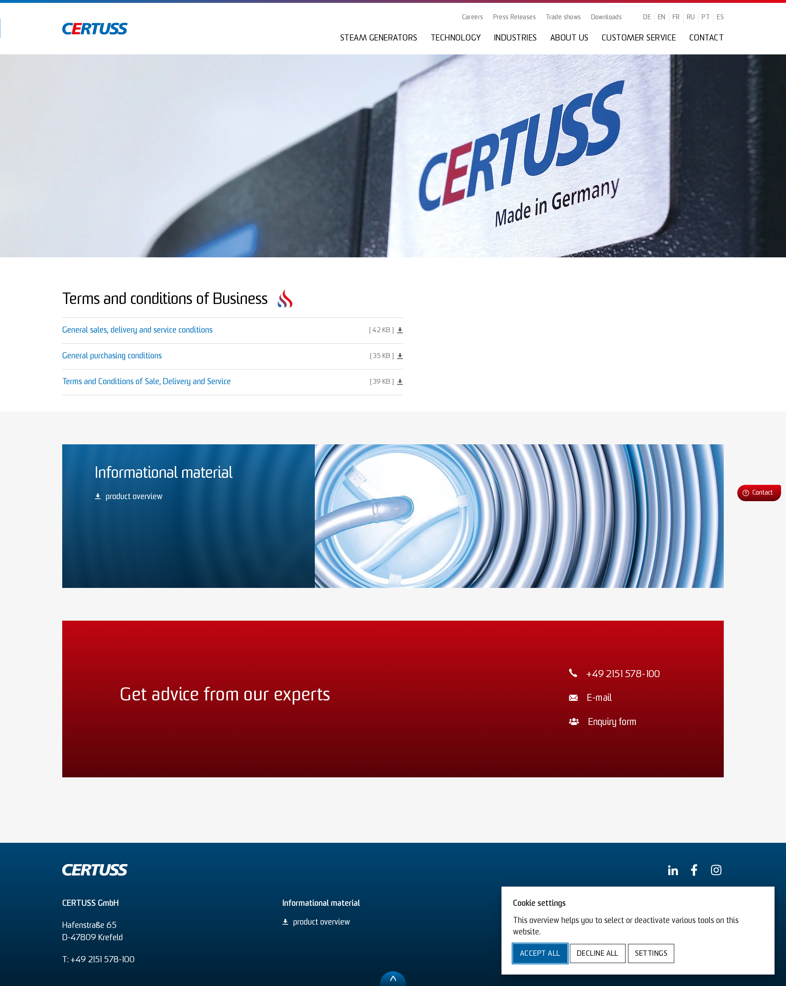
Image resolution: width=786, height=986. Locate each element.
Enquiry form (612, 722)
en (662, 17)
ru (691, 17)
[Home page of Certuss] (95, 29)
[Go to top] (393, 978)
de (647, 17)
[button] (759, 493)
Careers (472, 17)
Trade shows (563, 17)
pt (706, 17)
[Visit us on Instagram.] (716, 870)
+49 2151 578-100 (623, 675)
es (720, 17)
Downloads (606, 17)
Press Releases (514, 17)
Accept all (540, 954)
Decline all (598, 954)
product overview (134, 497)
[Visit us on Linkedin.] (673, 870)
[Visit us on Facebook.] (694, 870)
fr (676, 17)
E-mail (599, 698)
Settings (651, 954)
